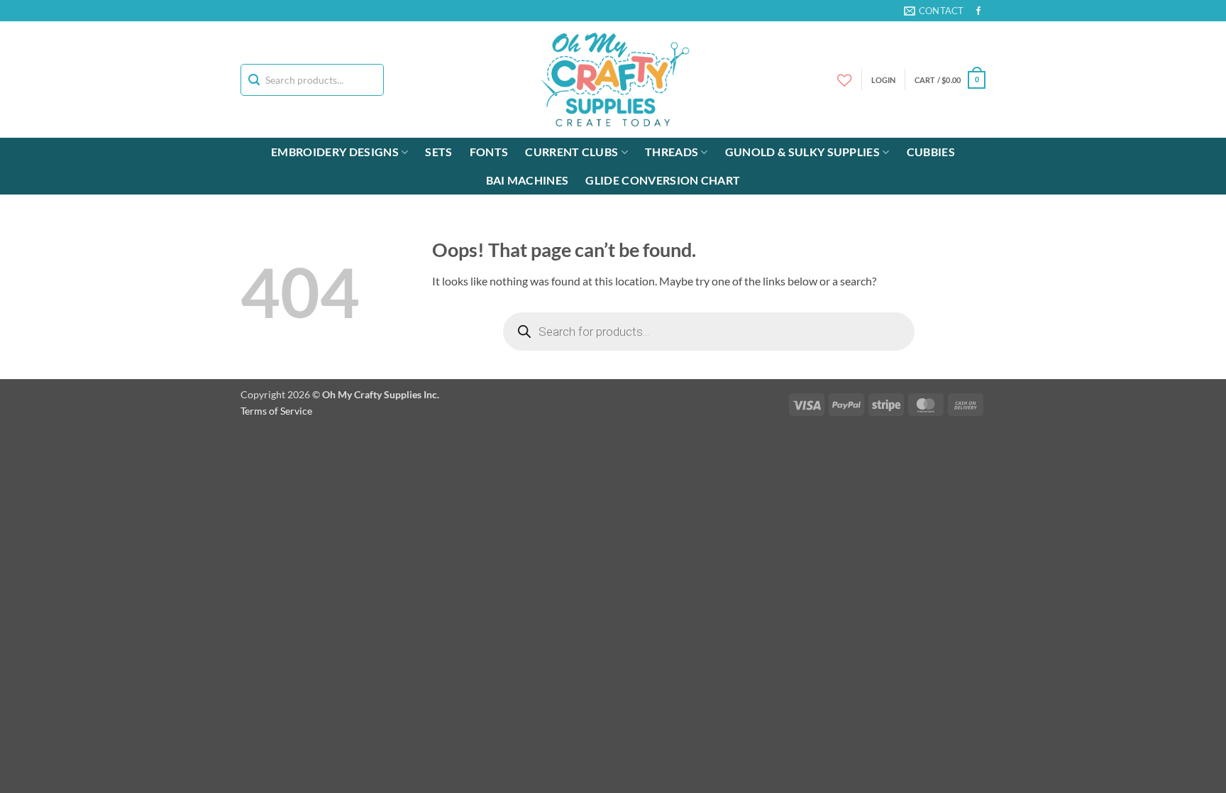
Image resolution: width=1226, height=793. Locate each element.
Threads (671, 151)
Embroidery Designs (335, 151)
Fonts (489, 151)
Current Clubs (571, 151)
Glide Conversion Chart (662, 180)
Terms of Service (276, 411)
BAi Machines (527, 180)
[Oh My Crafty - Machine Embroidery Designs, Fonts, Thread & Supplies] (613, 79)
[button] (950, 80)
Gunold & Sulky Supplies (802, 151)
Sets (438, 151)
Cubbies (931, 151)
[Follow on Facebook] (978, 11)
